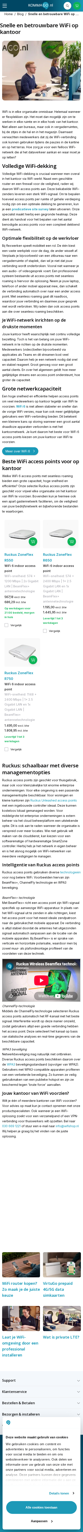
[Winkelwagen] (77, 6)
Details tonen (59, 1493)
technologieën (70, 872)
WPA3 (11, 1064)
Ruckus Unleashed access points (53, 800)
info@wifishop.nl (67, 1126)
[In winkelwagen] (33, 541)
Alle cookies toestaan (41, 1507)
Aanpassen (39, 1521)
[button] (41, 1380)
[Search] (67, 6)
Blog (20, 14)
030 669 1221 (11, 1126)
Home (8, 14)
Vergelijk (16, 625)
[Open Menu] (4, 5)
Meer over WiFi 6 (18, 451)
